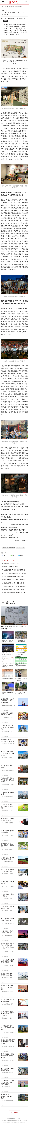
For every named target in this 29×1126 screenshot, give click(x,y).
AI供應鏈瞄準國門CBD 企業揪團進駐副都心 (7, 1027)
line (13, 555)
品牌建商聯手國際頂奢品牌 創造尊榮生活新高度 (7, 779)
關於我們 (14, 1118)
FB (4, 555)
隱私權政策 (9, 1120)
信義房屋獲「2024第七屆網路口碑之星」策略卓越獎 (7, 700)
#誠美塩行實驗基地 (9, 547)
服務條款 (4, 1120)
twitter (22, 555)
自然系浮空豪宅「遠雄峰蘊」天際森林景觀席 (7, 1096)
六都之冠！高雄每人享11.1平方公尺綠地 (14, 573)
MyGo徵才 (19, 1118)
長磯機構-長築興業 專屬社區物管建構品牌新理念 (8, 1041)
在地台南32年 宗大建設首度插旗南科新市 (11, 7)
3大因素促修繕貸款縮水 (7, 678)
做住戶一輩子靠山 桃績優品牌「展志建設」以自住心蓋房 (7, 654)
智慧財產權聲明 (23, 1120)
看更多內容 (14, 1112)
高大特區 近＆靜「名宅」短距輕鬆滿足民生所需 (20, 642)
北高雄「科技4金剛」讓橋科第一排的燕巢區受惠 (7, 642)
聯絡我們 (9, 1118)
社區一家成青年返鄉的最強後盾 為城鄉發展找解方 (7, 1055)
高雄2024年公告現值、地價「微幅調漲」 (14, 579)
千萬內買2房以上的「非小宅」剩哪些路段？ (7, 727)
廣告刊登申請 (16, 1120)
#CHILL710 (20, 547)
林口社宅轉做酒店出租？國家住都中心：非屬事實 (7, 1013)
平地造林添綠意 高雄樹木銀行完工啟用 (13, 570)
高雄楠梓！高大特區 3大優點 (10, 566)
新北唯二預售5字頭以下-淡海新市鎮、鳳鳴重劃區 (8, 753)
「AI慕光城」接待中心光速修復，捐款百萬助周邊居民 (7, 1082)
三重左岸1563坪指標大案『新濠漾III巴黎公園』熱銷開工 (7, 961)
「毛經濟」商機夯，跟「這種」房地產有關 (7, 806)
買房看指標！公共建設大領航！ (11, 563)
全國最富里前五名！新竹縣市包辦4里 (13, 583)
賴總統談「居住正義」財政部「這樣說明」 (7, 844)
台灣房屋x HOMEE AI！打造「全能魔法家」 (7, 987)
